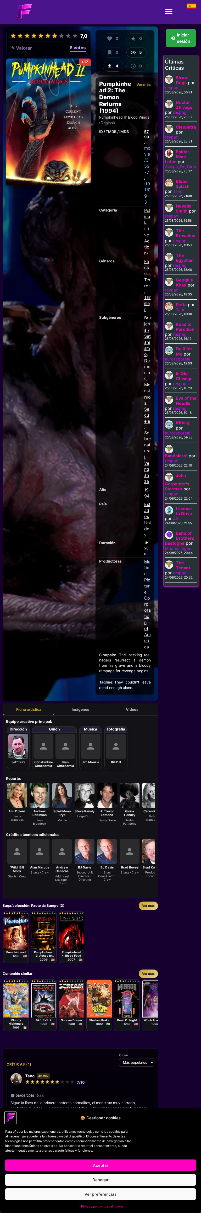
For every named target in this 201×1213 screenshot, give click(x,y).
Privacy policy (91, 1206)
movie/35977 (147, 160)
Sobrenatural (147, 445)
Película (147, 216)
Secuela (147, 415)
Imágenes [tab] (80, 709)
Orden (123, 1055)
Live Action (146, 241)
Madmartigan (178, 548)
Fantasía (147, 267)
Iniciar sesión (183, 38)
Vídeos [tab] (132, 709)
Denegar (100, 1179)
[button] (169, 12)
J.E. (176, 518)
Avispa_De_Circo (181, 166)
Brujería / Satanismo (147, 336)
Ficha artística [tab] (28, 709)
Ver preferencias (100, 1194)
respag (171, 87)
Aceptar (100, 1165)
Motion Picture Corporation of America (147, 604)
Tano (178, 191)
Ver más (143, 84)
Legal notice (114, 1206)
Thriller (147, 303)
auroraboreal (177, 359)
